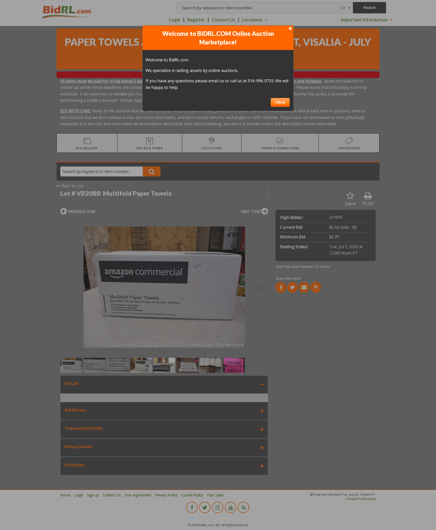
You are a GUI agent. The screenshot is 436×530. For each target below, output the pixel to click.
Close (280, 102)
